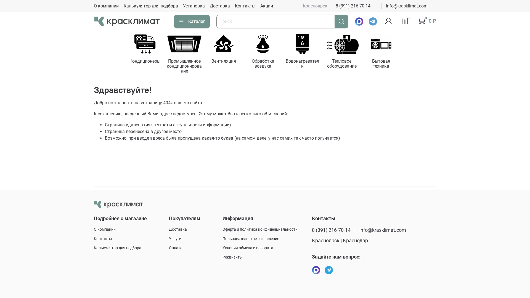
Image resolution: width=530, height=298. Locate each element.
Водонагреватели (302, 63)
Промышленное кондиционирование (184, 66)
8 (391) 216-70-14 (353, 6)
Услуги (175, 238)
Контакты (245, 6)
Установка (194, 6)
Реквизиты (232, 257)
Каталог (196, 21)
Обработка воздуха (263, 63)
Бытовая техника (381, 63)
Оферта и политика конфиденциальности (260, 229)
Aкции (266, 6)
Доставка (220, 6)
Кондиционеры (144, 61)
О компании (106, 6)
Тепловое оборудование (341, 63)
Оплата (175, 248)
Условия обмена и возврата (247, 248)
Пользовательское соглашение (250, 238)
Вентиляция (223, 61)
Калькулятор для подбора (151, 6)
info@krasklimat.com (407, 6)
